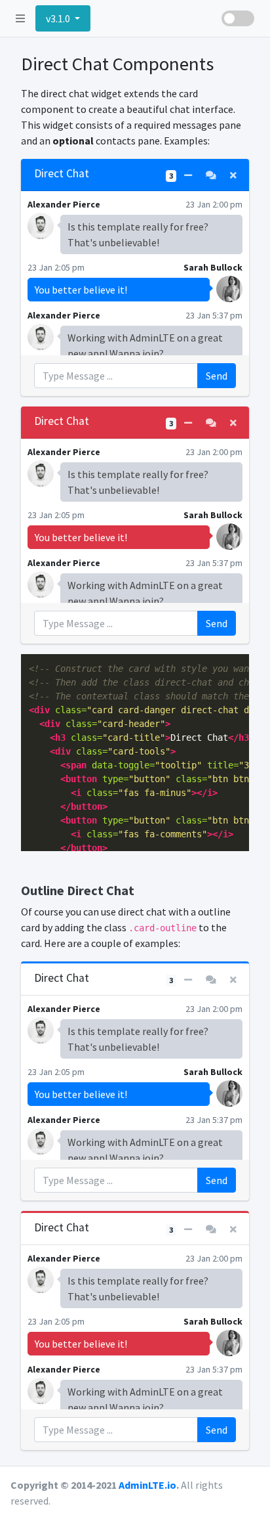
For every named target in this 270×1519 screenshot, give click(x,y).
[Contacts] (211, 175)
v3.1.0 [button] (59, 18)
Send (216, 375)
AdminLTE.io (147, 1484)
